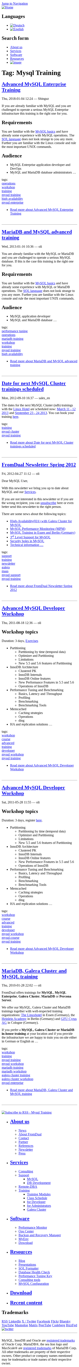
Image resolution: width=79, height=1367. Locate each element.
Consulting (26, 1171)
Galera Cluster (36, 1209)
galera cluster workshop (17, 1079)
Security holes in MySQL (27, 541)
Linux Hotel (21, 409)
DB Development (39, 1183)
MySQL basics (45, 131)
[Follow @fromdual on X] (7, 1329)
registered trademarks (61, 1340)
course (6, 739)
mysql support (11, 575)
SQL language (11, 139)
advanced (8, 743)
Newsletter (26, 1149)
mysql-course (10, 937)
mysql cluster (10, 431)
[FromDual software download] (15, 62)
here (15, 416)
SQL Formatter (29, 1268)
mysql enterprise (12, 202)
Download (26, 1243)
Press (22, 1153)
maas (5, 571)
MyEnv (24, 1239)
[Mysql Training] (17, 25)
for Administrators (39, 1205)
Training (24, 1190)
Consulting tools (29, 1280)
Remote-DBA (28, 1186)
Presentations (27, 1264)
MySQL (32, 1179)
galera (6, 567)
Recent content (26, 1302)
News (22, 1130)
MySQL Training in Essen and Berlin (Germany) (42, 532)
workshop (8, 187)
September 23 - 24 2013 (31, 413)
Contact (24, 1138)
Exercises (31, 641)
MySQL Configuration (34, 1283)
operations (8, 183)
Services (15, 51)
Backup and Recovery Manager (40, 1235)
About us (16, 47)
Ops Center (26, 1231)
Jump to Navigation (15, 3)
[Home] (7, 7)
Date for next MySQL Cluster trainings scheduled (34, 386)
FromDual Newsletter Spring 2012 (39, 464)
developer (8, 750)
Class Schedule (37, 1198)
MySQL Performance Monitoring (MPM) (37, 529)
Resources (17, 58)
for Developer (36, 1202)
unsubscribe (48, 503)
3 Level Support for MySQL (30, 537)
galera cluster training (16, 1075)
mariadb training (12, 338)
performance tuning (15, 331)
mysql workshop (13, 754)
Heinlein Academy (14, 1019)
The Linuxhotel (31, 1015)
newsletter (8, 563)
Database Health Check (34, 1272)
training (7, 191)
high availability (12, 198)
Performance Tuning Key (35, 1276)
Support (24, 1175)
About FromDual (30, 1134)
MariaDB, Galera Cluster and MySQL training (34, 973)
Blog (22, 1261)
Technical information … (26, 545)
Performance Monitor (33, 1227)
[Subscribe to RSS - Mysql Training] (27, 1112)
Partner (23, 1142)
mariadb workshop (14, 1071)
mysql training (11, 195)
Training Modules (39, 1194)
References (26, 1146)
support (7, 556)
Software (16, 55)
